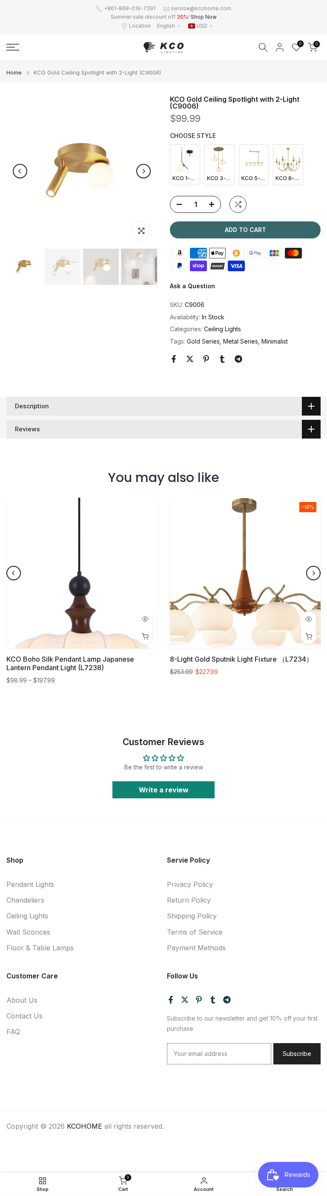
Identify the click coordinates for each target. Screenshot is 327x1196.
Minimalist (274, 341)
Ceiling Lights (222, 329)
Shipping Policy (192, 916)
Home (14, 72)
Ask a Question (192, 286)
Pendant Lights (30, 884)
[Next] (143, 171)
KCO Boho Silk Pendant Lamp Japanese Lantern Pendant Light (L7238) (70, 663)
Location (140, 26)
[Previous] (20, 171)
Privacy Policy (190, 884)
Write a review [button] (164, 790)
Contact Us (24, 1016)
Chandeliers (25, 900)
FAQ (13, 1031)
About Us (21, 1000)
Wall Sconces (28, 932)
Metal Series (240, 341)
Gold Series (203, 341)
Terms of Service (195, 932)
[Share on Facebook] (174, 359)
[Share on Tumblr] (222, 359)
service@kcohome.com (201, 8)
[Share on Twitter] (190, 359)
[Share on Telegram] (238, 359)
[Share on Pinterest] (206, 359)
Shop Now (204, 17)
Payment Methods (196, 948)
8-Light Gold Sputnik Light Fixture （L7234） (241, 659)
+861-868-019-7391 (129, 8)
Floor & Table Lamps (40, 948)
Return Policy (189, 900)
